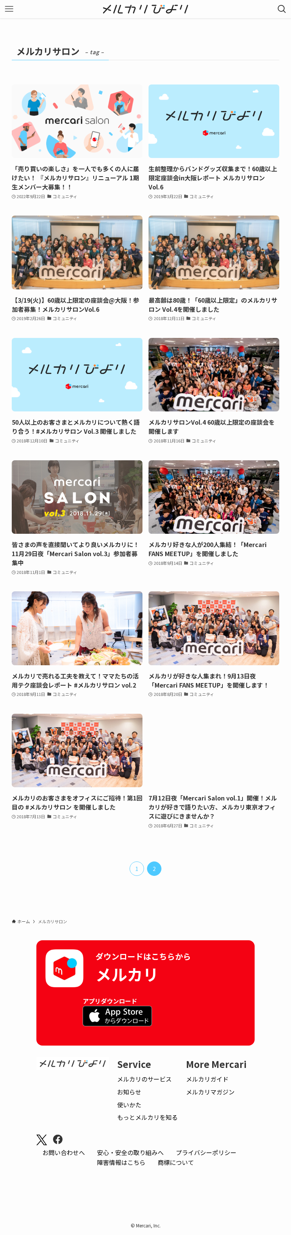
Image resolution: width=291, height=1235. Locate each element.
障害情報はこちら (121, 1162)
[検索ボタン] (282, 9)
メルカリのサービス (144, 1078)
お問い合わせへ (63, 1152)
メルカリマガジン (210, 1091)
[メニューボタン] (9, 9)
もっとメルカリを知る (147, 1117)
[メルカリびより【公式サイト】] (145, 9)
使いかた (129, 1104)
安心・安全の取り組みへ (130, 1152)
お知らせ (129, 1091)
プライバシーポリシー (206, 1152)
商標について (176, 1162)
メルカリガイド (207, 1078)
